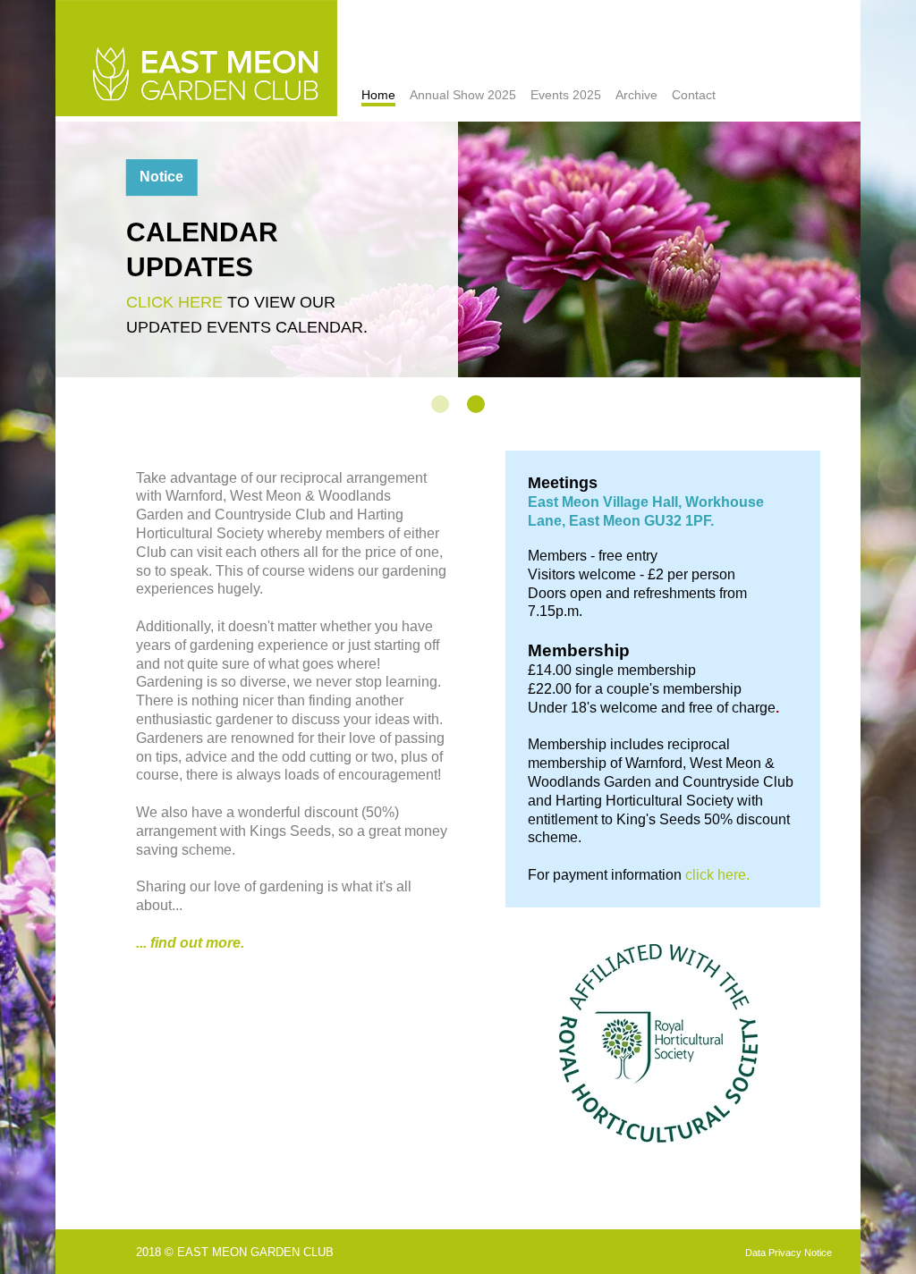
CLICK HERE (174, 302)
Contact (694, 95)
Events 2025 (565, 95)
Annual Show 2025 (463, 95)
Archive (636, 95)
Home (378, 95)
